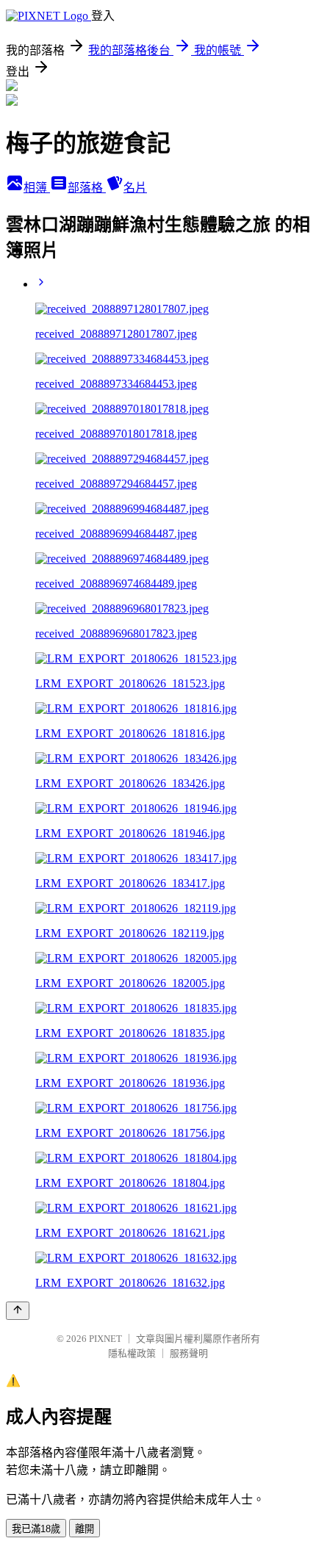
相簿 (37, 187)
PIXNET (105, 1338)
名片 (135, 187)
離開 (84, 1528)
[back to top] (17, 1311)
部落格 (87, 187)
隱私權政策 (132, 1353)
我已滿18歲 (36, 1528)
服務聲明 (189, 1353)
